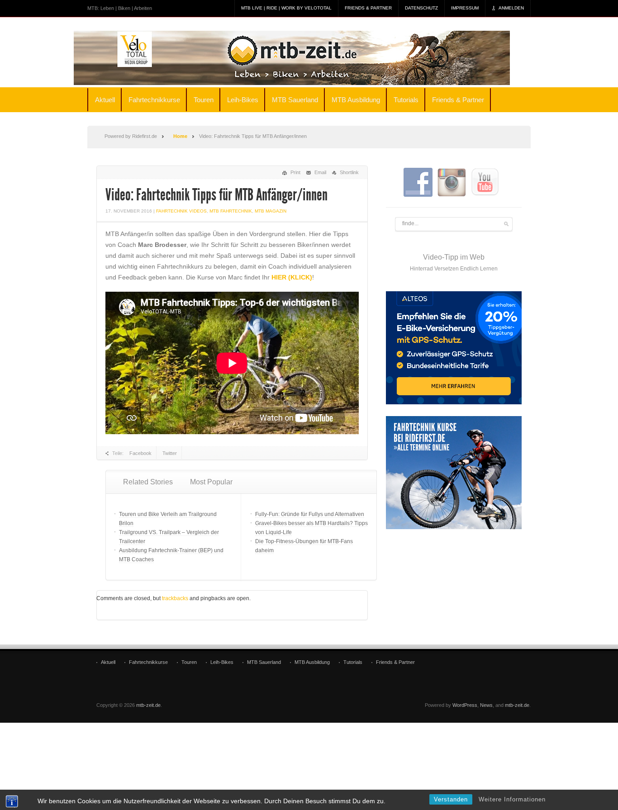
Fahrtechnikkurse (154, 100)
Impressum (465, 7)
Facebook (140, 453)
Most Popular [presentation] (211, 482)
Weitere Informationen (512, 799)
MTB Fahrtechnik (230, 210)
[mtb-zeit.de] (304, 58)
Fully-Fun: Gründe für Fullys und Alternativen (309, 514)
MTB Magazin (270, 210)
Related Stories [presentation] (148, 482)
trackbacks (175, 598)
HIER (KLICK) (291, 277)
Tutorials (406, 100)
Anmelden (511, 7)
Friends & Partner (368, 7)
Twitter (169, 453)
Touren (204, 100)
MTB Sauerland (295, 100)
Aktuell (105, 100)
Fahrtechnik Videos (181, 210)
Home (180, 136)
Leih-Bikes (242, 100)
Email (320, 172)
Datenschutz (421, 7)
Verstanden (451, 799)
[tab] (147, 482)
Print (295, 172)
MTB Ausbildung (356, 100)
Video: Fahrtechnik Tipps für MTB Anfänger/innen (216, 194)
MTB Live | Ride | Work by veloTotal (286, 7)
